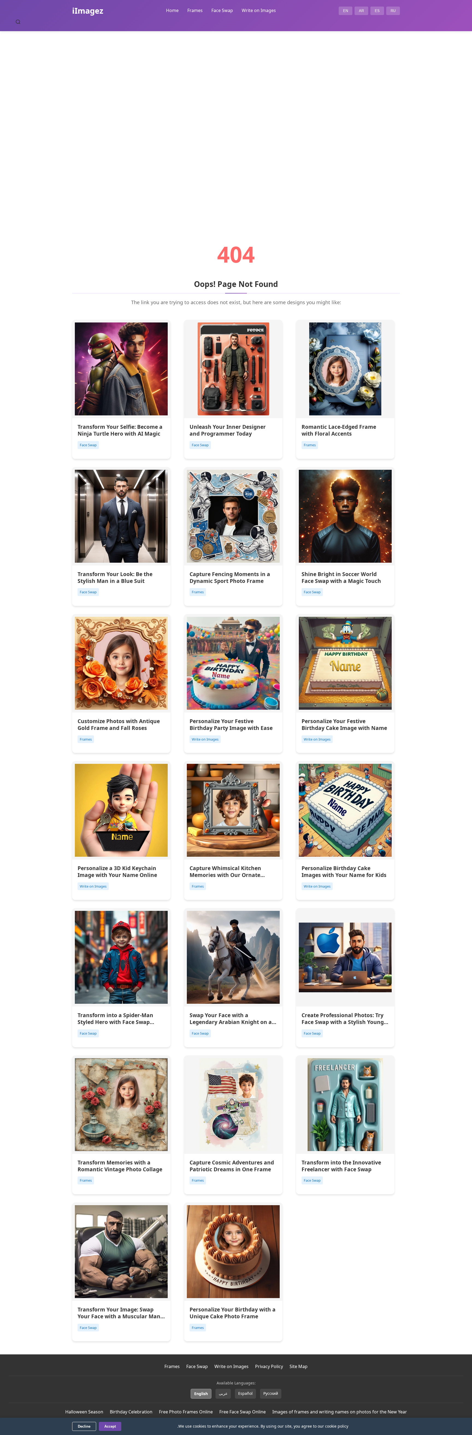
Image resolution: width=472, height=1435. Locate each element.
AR (361, 11)
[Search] (18, 22)
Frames (195, 10)
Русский (270, 1393)
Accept (110, 1426)
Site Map (299, 1366)
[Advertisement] (236, 122)
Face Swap (222, 10)
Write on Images (259, 10)
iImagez (87, 10)
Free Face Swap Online (242, 1412)
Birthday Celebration (131, 1412)
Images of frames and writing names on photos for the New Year (339, 1412)
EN (345, 11)
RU (393, 11)
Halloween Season (84, 1412)
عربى (223, 1393)
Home (172, 10)
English (201, 1393)
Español (245, 1393)
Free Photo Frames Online (186, 1412)
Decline (84, 1426)
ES (377, 11)
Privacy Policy (269, 1366)
